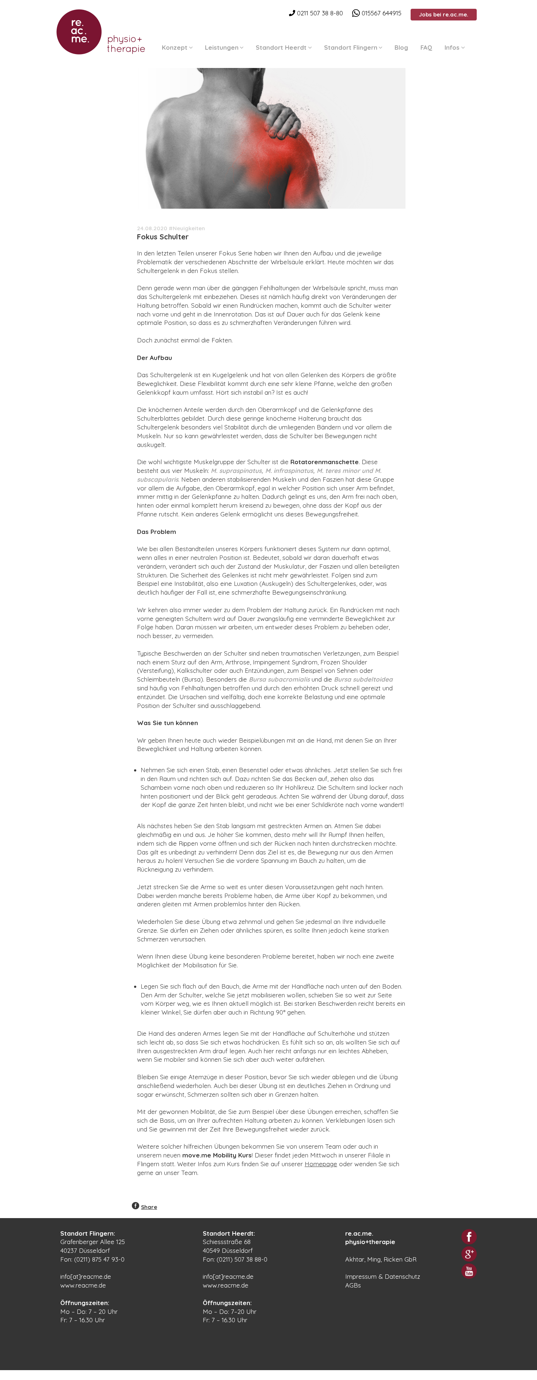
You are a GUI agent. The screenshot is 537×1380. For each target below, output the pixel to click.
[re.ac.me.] (100, 30)
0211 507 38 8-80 (319, 13)
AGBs (353, 1285)
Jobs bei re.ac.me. (443, 14)
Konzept (174, 47)
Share (149, 1206)
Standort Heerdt (281, 47)
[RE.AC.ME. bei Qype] (469, 1254)
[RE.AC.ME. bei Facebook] (469, 1236)
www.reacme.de (83, 1285)
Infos (452, 47)
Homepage (321, 1164)
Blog (401, 47)
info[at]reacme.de (85, 1276)
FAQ (426, 47)
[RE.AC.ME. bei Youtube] (469, 1271)
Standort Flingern (350, 47)
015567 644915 (380, 13)
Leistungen (222, 47)
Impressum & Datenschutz (382, 1276)
